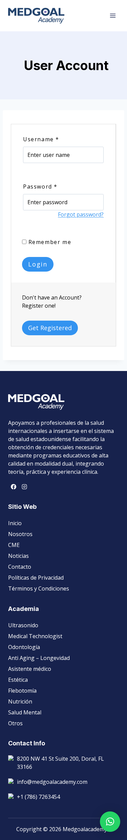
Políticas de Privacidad (36, 577)
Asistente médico (29, 669)
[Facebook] (13, 486)
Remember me (48, 242)
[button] (110, 821)
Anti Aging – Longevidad (39, 658)
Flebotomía (22, 690)
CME (14, 545)
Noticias (18, 556)
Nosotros (20, 534)
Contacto (19, 566)
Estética (18, 679)
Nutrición (20, 701)
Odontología (24, 647)
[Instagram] (24, 486)
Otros (15, 723)
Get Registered (50, 328)
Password (40, 186)
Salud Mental (24, 712)
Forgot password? (81, 214)
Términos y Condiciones (38, 588)
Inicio (15, 523)
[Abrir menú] (112, 15)
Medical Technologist (35, 636)
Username (41, 139)
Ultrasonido (23, 625)
